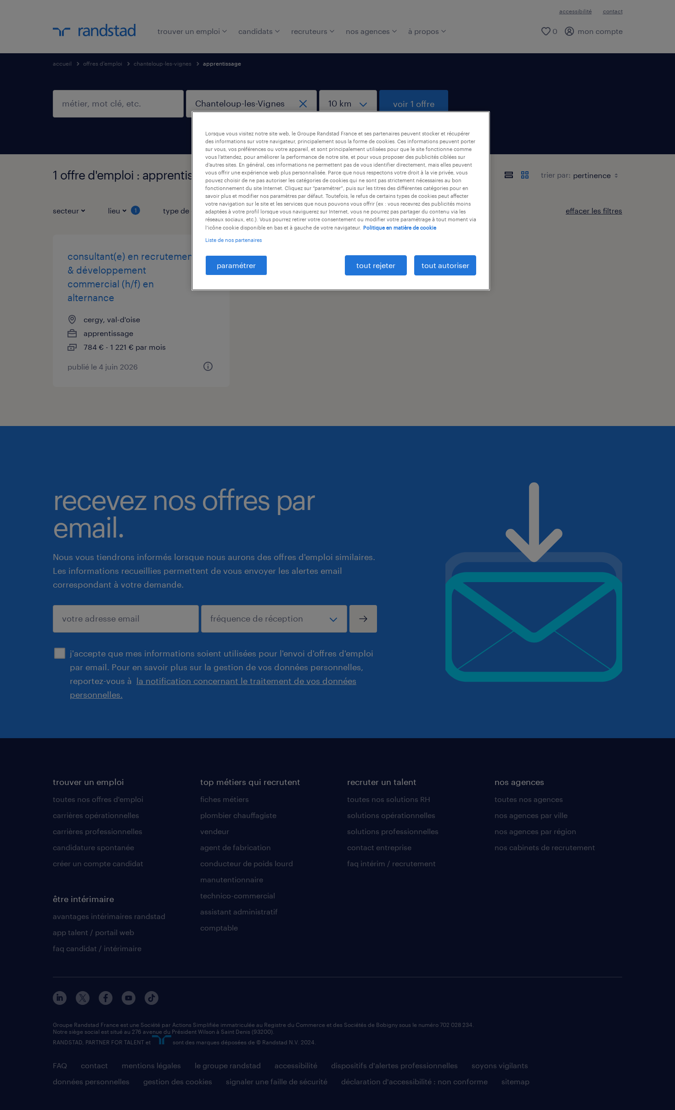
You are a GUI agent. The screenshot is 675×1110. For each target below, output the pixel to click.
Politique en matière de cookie (399, 227)
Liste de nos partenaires (233, 240)
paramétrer (236, 265)
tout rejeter (375, 265)
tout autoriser (445, 265)
